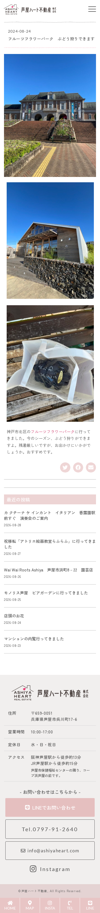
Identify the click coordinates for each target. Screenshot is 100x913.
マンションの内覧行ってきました (34, 638)
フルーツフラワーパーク (53, 431)
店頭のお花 (14, 615)
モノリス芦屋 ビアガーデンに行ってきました (46, 592)
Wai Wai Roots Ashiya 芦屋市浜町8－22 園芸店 (48, 569)
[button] (92, 9)
